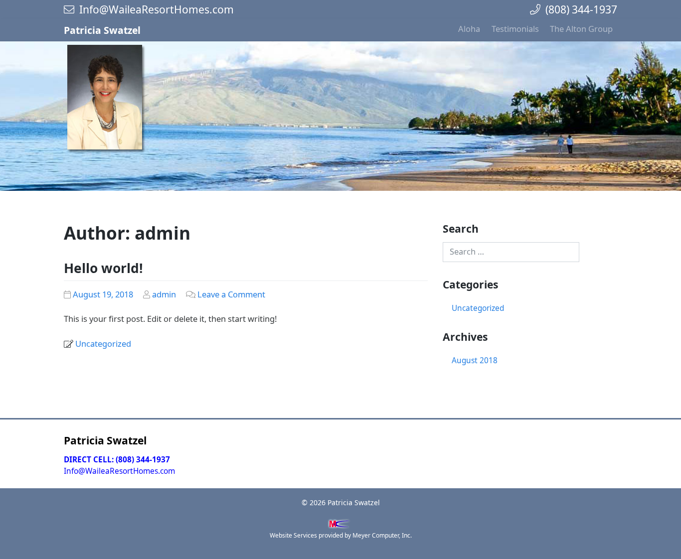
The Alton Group (581, 28)
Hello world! (103, 268)
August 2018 (475, 360)
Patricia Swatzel (102, 30)
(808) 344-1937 (578, 9)
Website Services (293, 535)
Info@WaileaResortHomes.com (154, 9)
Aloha (469, 28)
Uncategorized (103, 343)
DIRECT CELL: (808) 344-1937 (117, 459)
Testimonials (515, 28)
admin (164, 294)
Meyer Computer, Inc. (382, 535)
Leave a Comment (231, 294)
